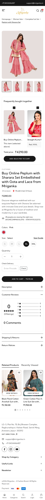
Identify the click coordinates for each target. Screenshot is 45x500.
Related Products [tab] (10, 365)
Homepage (6, 19)
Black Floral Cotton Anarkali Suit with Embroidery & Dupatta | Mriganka (10, 400)
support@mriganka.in (35, 3)
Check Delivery (8, 263)
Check (23, 268)
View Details (11, 393)
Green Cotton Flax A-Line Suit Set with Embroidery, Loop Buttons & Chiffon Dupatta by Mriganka (33, 400)
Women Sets (18, 19)
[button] (15, 410)
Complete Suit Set (32, 19)
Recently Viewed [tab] (29, 365)
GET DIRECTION (8, 434)
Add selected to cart (19, 159)
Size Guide (38, 238)
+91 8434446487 (8, 3)
